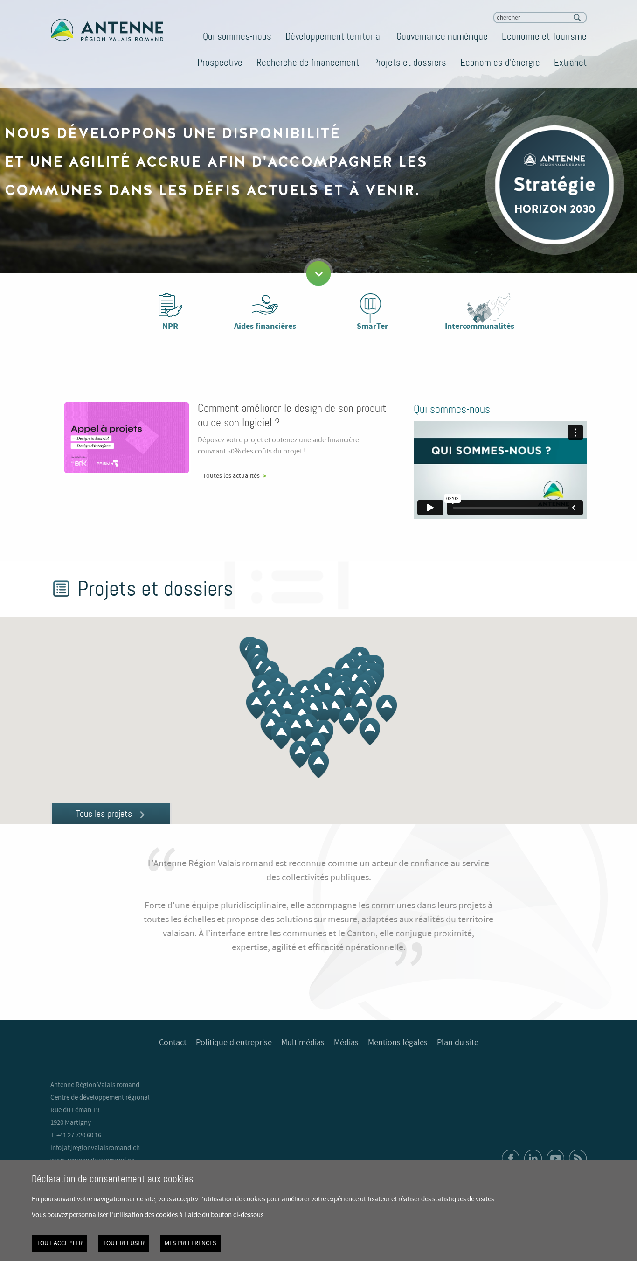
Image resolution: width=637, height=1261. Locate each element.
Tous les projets (104, 814)
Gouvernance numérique (442, 36)
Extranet (570, 62)
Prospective (219, 62)
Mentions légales (398, 1042)
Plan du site (457, 1042)
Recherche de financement (307, 62)
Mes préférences (190, 1243)
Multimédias (303, 1042)
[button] (334, 709)
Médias (346, 1042)
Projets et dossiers (409, 62)
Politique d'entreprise (234, 1042)
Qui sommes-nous (237, 36)
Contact (173, 1042)
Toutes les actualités (231, 476)
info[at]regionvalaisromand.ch (95, 1148)
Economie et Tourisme (544, 36)
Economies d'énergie (500, 62)
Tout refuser (124, 1243)
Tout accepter (59, 1243)
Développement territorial (333, 36)
